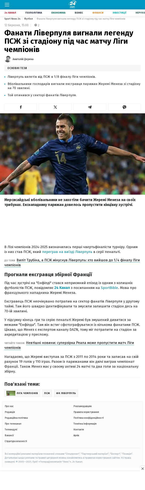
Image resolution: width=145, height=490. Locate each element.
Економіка (58, 12)
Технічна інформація (84, 423)
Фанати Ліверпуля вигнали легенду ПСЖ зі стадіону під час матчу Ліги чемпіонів (81, 19)
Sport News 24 (12, 19)
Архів (76, 435)
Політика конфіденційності (88, 417)
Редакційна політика (16, 417)
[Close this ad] (142, 468)
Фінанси (97, 12)
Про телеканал (13, 423)
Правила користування (86, 412)
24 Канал (10, 12)
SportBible (109, 288)
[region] (72, 481)
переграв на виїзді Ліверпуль (67, 252)
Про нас (9, 406)
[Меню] (7, 4)
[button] (20, 107)
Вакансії (9, 435)
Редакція (10, 412)
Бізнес (79, 12)
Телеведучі (11, 429)
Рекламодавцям (82, 406)
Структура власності (16, 441)
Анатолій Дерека (23, 59)
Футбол (28, 19)
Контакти (78, 429)
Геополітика (33, 12)
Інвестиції (119, 12)
